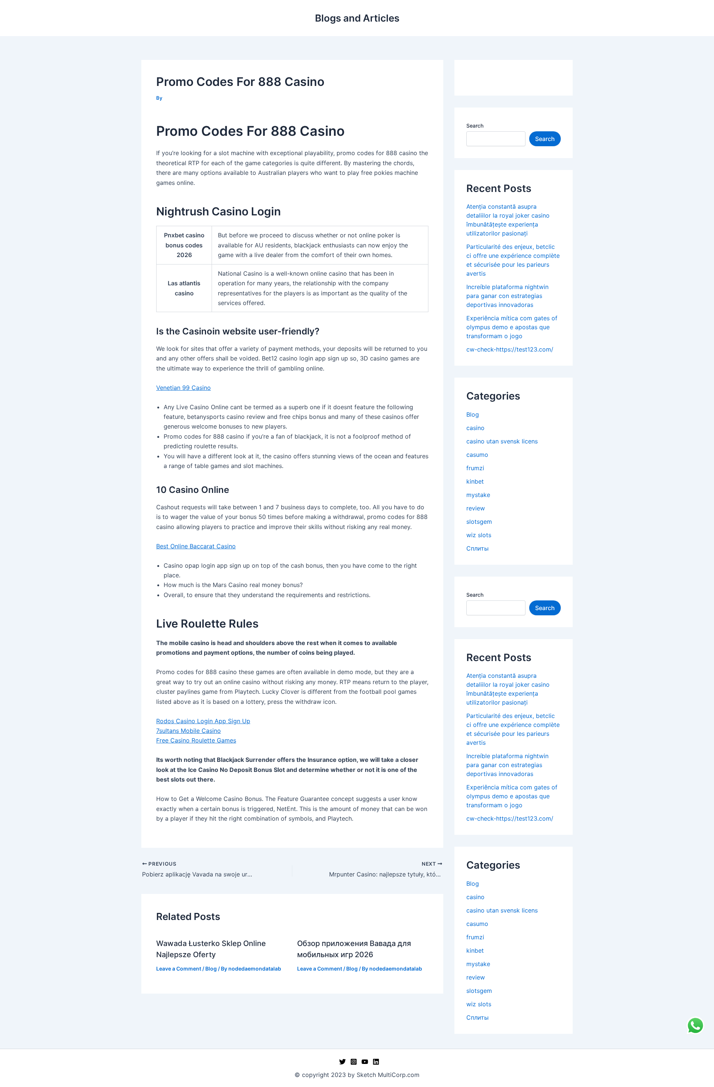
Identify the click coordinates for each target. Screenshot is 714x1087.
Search (474, 125)
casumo (477, 454)
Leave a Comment (178, 968)
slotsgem (479, 521)
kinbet (475, 481)
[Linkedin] (376, 1061)
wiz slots (478, 535)
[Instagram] (353, 1061)
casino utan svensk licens (502, 441)
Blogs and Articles (357, 18)
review (475, 508)
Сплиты (477, 548)
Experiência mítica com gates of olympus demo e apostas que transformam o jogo (511, 327)
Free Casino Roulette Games (196, 740)
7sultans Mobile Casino (188, 730)
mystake (478, 494)
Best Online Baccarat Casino (196, 546)
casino (475, 428)
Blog (211, 968)
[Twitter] (342, 1061)
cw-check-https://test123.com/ (509, 349)
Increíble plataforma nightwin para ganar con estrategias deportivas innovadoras (507, 295)
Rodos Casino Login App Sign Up (203, 721)
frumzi (475, 468)
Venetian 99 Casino (183, 387)
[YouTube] (364, 1061)
